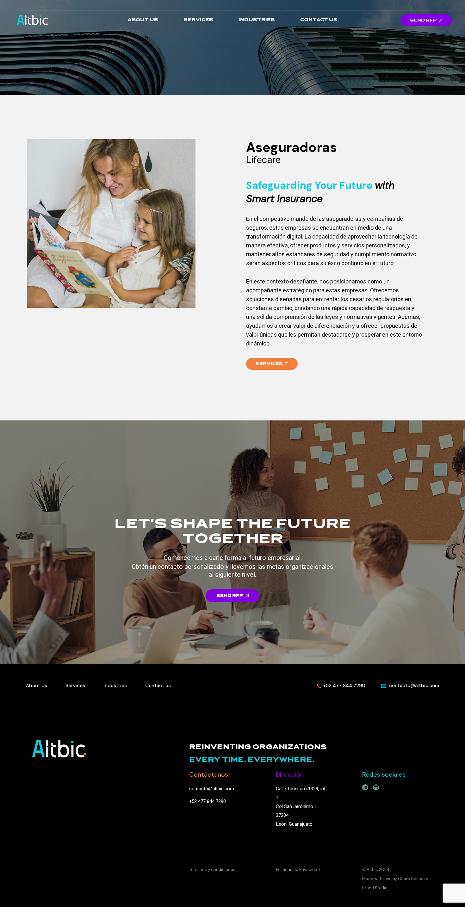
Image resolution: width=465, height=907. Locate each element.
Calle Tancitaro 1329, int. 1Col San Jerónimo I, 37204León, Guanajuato (301, 806)
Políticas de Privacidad (298, 869)
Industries (115, 685)
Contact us (158, 685)
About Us (36, 685)
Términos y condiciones (212, 869)
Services (75, 685)
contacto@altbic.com (211, 788)
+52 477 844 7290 (207, 801)
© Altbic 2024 (375, 869)
